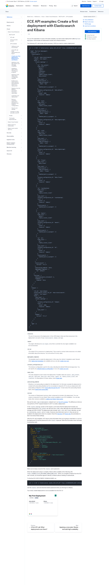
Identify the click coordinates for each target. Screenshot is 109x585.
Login (102, 1)
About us (84, 1)
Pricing (51, 5)
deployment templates (37, 361)
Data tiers (59, 414)
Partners (89, 1)
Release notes (83, 11)
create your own (64, 361)
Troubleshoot (92, 11)
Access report (33, 1)
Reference (100, 11)
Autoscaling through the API (52, 387)
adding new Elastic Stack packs (54, 399)
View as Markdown (89, 19)
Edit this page (88, 24)
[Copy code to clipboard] (80, 48)
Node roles (59, 378)
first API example (63, 402)
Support (95, 1)
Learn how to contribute (90, 26)
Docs (55, 5)
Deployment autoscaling (41, 389)
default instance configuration (45, 368)
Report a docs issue (89, 21)
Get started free (92, 31)
